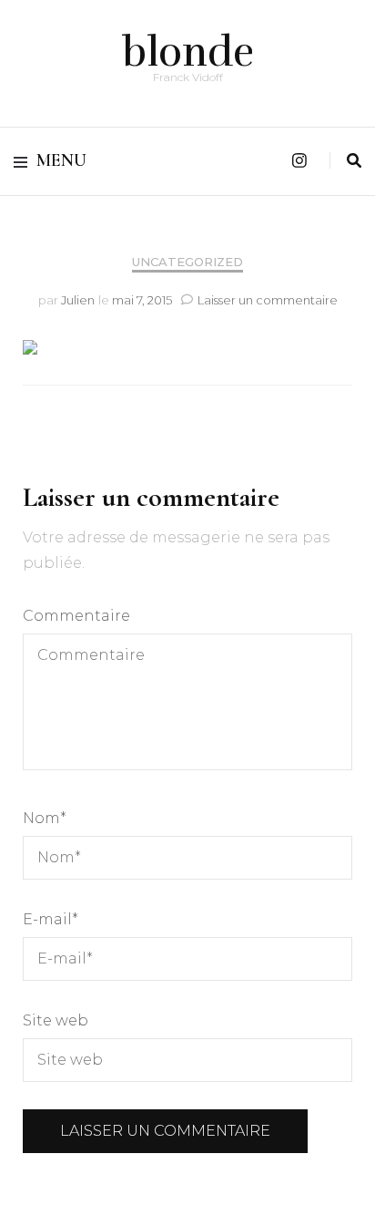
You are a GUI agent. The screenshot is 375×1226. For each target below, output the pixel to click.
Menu (61, 160)
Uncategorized (187, 262)
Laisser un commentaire (268, 300)
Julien (78, 300)
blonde (188, 51)
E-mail (50, 919)
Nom (44, 818)
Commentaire (76, 615)
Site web (55, 1020)
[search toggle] (354, 161)
